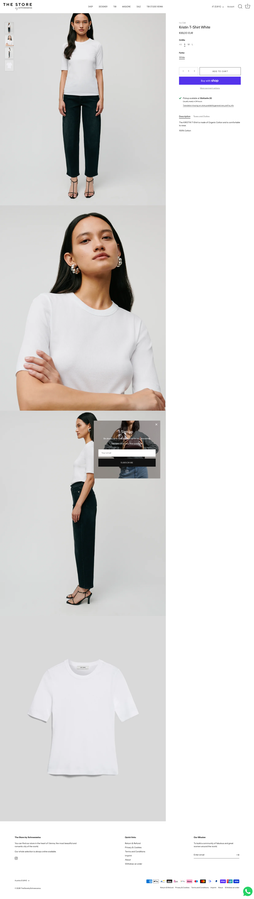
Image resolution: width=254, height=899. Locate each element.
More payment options (210, 88)
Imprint (128, 855)
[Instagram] (127, 471)
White (182, 57)
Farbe (181, 53)
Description (184, 116)
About (128, 859)
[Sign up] (237, 854)
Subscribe (127, 462)
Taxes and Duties (201, 116)
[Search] (240, 6)
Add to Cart (220, 71)
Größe (182, 40)
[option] (9, 28)
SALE (139, 6)
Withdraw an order (133, 863)
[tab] (186, 116)
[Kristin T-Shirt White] (9, 28)
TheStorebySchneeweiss (31, 888)
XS (180, 44)
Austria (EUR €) (21, 881)
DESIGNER (103, 6)
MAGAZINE (126, 6)
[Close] (156, 424)
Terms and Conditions (135, 851)
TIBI (114, 6)
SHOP (90, 6)
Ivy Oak (182, 22)
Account (230, 6)
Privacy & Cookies (133, 847)
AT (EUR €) (216, 6)
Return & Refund (133, 843)
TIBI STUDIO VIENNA (155, 6)
